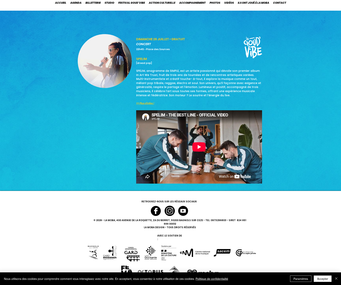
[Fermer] (336, 279)
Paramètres (300, 279)
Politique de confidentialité (212, 279)
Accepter (322, 279)
